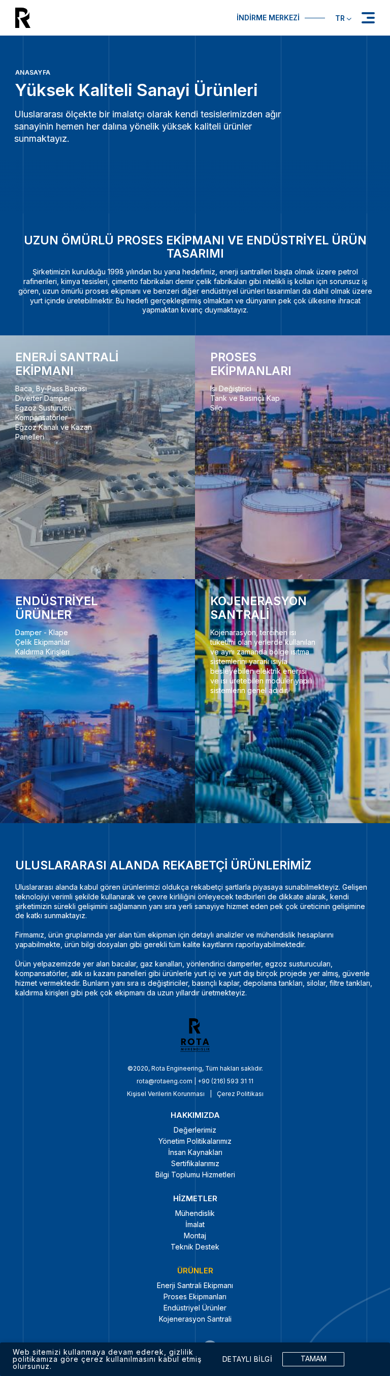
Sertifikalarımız (195, 1163)
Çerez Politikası (240, 1094)
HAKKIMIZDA (195, 1115)
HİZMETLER (195, 1198)
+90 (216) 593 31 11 (225, 1081)
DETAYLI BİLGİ (247, 1359)
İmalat (195, 1224)
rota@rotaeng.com (164, 1081)
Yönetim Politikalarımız (195, 1141)
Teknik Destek (195, 1246)
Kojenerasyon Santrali (195, 1319)
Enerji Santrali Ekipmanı (195, 1285)
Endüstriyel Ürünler (195, 1307)
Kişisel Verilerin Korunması (166, 1094)
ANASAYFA (32, 72)
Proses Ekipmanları (195, 1296)
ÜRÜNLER (195, 1270)
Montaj (195, 1235)
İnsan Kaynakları (195, 1152)
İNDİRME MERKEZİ (268, 17)
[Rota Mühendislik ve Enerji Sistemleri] (102, 18)
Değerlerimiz (195, 1129)
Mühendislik (195, 1213)
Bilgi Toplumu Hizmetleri (195, 1174)
